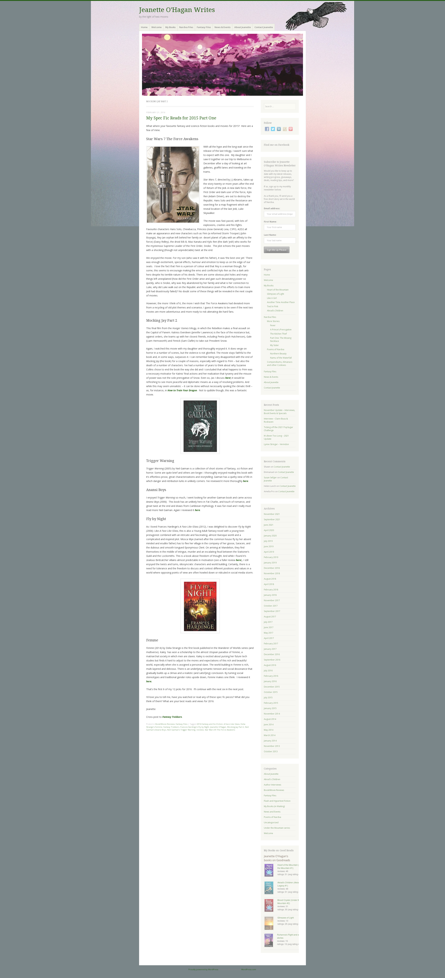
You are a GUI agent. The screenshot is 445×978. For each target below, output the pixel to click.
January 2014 (270, 740)
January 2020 (270, 535)
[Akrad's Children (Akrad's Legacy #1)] (270, 888)
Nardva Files (186, 27)
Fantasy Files (204, 27)
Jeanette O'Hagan (218, 727)
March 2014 (269, 735)
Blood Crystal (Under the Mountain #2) (289, 901)
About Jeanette (242, 27)
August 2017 (270, 616)
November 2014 (272, 713)
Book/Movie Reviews (165, 724)
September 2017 (272, 611)
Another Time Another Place (281, 302)
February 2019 (271, 557)
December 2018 (272, 568)
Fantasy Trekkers (171, 727)
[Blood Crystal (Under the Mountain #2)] (270, 905)
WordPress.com (248, 969)
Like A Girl (272, 298)
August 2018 (270, 578)
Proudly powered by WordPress (203, 969)
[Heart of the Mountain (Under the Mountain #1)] (270, 870)
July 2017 (268, 621)
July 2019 (268, 541)
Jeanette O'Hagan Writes (177, 10)
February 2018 (271, 589)
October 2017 (271, 605)
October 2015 (271, 692)
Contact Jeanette (263, 27)
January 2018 (270, 595)
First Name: (270, 221)
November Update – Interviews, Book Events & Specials (279, 412)
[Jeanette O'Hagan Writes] (222, 65)
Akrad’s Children (275, 310)
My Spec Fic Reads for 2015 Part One (181, 118)
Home (144, 27)
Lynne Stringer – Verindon (276, 444)
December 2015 (272, 686)
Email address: (272, 208)
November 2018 (272, 573)
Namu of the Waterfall (281, 357)
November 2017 (272, 600)
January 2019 (270, 562)
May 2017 (268, 632)
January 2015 (270, 708)
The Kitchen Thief (278, 333)
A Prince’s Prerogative (281, 329)
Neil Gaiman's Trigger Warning (181, 729)
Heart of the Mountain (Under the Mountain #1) (291, 866)
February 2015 (271, 702)
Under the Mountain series (277, 827)
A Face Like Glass (232, 724)
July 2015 (268, 697)
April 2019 (269, 551)
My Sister (274, 345)
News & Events (222, 27)
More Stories (273, 321)
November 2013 (272, 746)
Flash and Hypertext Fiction (277, 800)
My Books (170, 27)
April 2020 (269, 530)
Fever (273, 325)
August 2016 (270, 665)
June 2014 (268, 724)
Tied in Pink (272, 306)
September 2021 (272, 519)
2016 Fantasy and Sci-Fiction (210, 724)
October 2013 (271, 751)
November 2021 (272, 514)
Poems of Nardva (275, 349)
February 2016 (271, 675)
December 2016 (272, 654)
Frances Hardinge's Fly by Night (194, 727)
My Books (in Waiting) (274, 806)
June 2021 (268, 524)
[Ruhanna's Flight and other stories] (270, 940)
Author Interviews (272, 784)
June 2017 (268, 627)
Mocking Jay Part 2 (235, 727)
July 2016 (268, 670)
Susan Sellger (270, 477)
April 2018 (269, 584)
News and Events (272, 811)
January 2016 (270, 681)
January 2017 (270, 648)
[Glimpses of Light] (270, 923)
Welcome (156, 27)
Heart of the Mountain (278, 289)
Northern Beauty (278, 353)
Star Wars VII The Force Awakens (220, 729)
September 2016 (272, 659)
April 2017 (269, 638)
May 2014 (268, 729)
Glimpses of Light (275, 293)
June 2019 (268, 546)
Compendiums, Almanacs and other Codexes (279, 363)
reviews (200, 729)
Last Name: (270, 234)
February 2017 (271, 643)
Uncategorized (271, 822)
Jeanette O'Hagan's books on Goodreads (277, 858)
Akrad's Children (272, 779)
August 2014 (270, 719)
